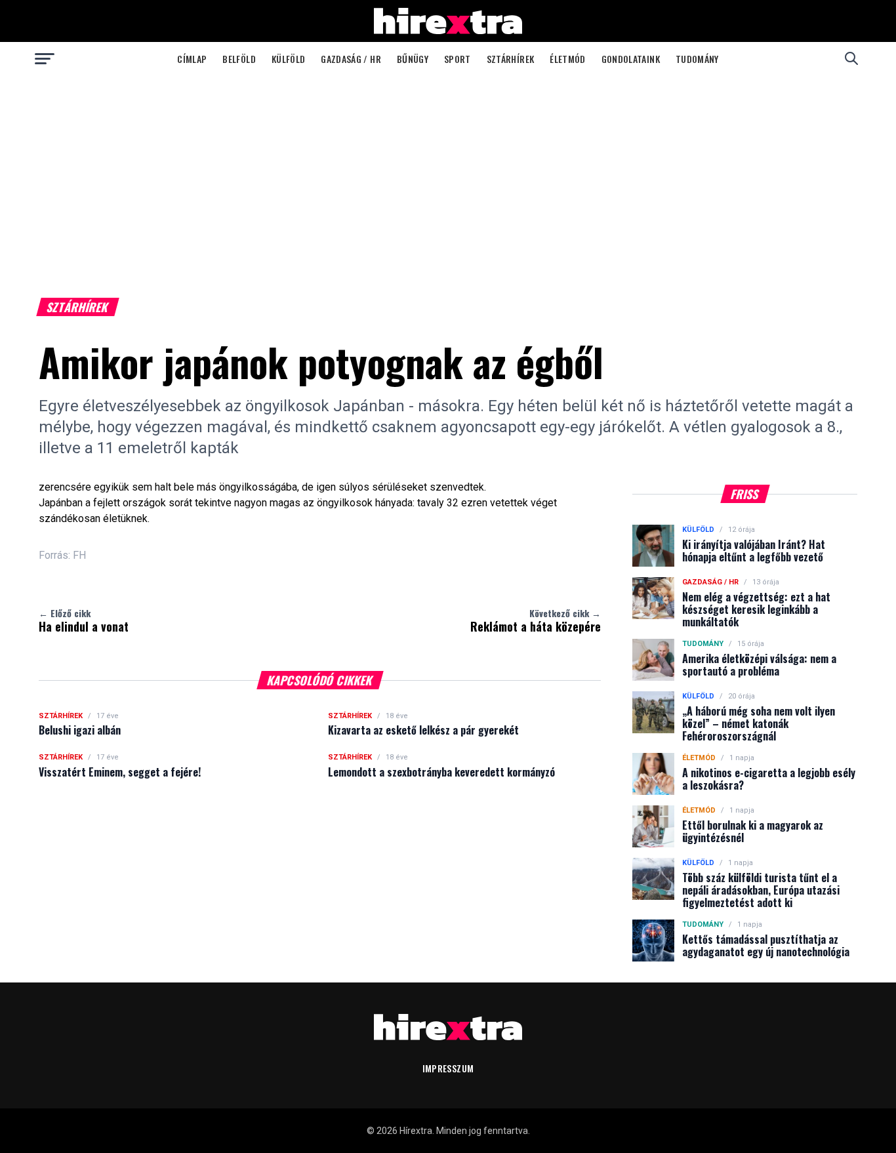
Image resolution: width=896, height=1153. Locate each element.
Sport (457, 59)
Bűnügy (412, 59)
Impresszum (448, 1068)
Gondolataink (630, 59)
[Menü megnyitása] (44, 58)
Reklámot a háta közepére (535, 620)
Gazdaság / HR (351, 59)
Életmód (567, 59)
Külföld (288, 59)
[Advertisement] (448, 173)
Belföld (238, 59)
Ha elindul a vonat (84, 620)
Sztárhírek (511, 59)
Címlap (192, 59)
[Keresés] (851, 58)
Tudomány (697, 59)
